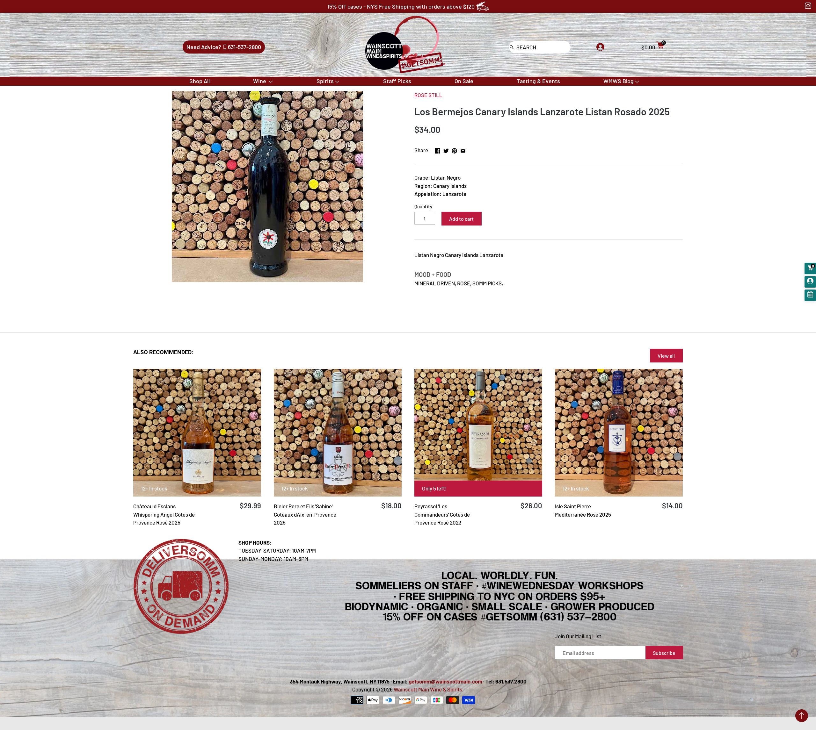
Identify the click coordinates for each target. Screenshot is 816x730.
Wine (260, 80)
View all (666, 356)
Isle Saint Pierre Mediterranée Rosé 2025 (583, 510)
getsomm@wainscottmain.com (445, 681)
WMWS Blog (618, 80)
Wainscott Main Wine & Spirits (428, 689)
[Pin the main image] (454, 149)
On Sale (464, 80)
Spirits (325, 80)
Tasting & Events (538, 80)
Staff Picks (397, 80)
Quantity (423, 206)
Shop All (199, 80)
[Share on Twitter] (446, 149)
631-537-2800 (244, 46)
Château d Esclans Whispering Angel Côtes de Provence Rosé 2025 (164, 514)
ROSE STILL (428, 95)
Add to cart (461, 219)
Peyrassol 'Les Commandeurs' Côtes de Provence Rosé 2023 (442, 514)
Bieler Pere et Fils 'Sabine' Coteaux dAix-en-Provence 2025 (305, 514)
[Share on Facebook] (437, 149)
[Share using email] (463, 149)
